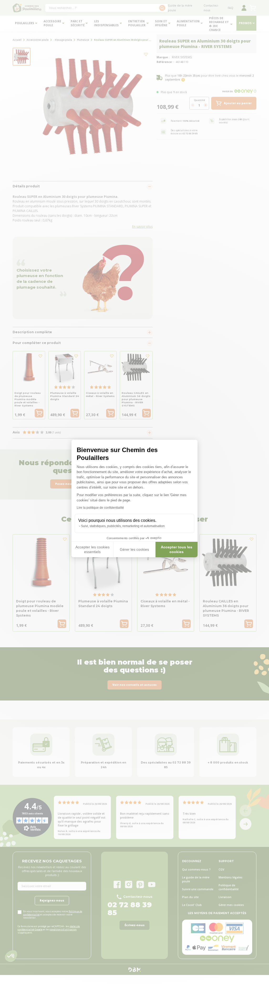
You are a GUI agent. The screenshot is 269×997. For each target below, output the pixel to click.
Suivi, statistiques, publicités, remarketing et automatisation (123, 526)
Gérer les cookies (134, 549)
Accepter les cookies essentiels (92, 549)
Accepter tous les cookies (176, 549)
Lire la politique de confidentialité (100, 508)
